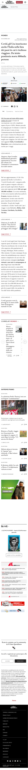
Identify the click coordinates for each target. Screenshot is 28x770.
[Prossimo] (25, 342)
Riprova (14, 700)
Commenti (6, 106)
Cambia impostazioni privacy (10, 718)
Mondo (4, 35)
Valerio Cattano (9, 355)
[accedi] (25, 2)
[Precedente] (3, 342)
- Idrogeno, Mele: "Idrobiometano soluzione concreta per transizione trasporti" (12, 578)
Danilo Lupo (5, 442)
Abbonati (19, 2)
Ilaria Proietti (5, 424)
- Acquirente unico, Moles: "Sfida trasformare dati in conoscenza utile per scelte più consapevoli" (13, 589)
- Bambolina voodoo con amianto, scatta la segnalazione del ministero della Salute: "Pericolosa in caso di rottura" (13, 573)
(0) (18, 355)
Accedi (7, 661)
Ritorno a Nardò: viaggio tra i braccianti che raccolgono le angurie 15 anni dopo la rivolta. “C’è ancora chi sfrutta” (9, 435)
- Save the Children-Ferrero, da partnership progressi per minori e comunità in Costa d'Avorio (12, 593)
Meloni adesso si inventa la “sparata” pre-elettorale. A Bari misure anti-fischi (9, 452)
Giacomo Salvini (6, 458)
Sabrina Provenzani (7, 474)
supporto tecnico (5, 695)
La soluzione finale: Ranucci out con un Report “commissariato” (13, 397)
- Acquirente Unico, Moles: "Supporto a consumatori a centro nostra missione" (11, 581)
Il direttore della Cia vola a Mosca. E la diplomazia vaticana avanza (9, 467)
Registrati (20, 661)
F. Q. (3, 63)
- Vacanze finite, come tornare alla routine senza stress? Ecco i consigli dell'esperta (13, 569)
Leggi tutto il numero (14, 555)
